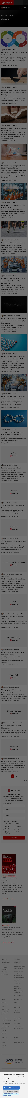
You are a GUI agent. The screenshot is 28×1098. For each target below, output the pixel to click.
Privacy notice (7, 1095)
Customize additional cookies (11, 1093)
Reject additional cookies (11, 1091)
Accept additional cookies (11, 1088)
